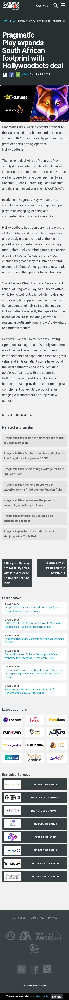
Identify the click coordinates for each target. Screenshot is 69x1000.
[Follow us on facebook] (34, 969)
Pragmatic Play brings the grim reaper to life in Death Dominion (34, 440)
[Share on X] (5, 74)
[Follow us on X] (47, 969)
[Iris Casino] (34, 719)
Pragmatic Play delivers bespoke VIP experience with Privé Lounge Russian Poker (34, 487)
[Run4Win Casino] (12, 732)
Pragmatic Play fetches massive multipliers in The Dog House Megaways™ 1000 (34, 456)
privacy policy (42, 996)
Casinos (42, 5)
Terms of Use (36, 917)
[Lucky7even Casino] (57, 757)
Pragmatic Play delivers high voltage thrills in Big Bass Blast (34, 471)
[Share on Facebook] (11, 74)
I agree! (56, 996)
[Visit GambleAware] (49, 935)
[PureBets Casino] (57, 719)
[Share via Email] (18, 74)
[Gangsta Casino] (57, 732)
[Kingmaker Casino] (12, 744)
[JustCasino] (34, 744)
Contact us (18, 917)
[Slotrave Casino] (12, 719)
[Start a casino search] (56, 5)
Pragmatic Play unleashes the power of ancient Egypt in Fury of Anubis (30, 503)
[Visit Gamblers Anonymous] (25, 935)
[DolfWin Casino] (12, 757)
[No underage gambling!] (10, 935)
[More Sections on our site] (63, 5)
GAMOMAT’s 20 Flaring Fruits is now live (54, 568)
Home (5, 21)
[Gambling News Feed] (21, 969)
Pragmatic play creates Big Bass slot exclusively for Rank (28, 518)
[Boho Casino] (34, 757)
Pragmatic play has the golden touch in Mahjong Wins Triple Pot (29, 534)
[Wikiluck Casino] (34, 732)
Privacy (52, 917)
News (13, 21)
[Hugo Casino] (57, 744)
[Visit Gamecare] (34, 948)
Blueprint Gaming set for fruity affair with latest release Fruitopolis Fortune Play (17, 573)
